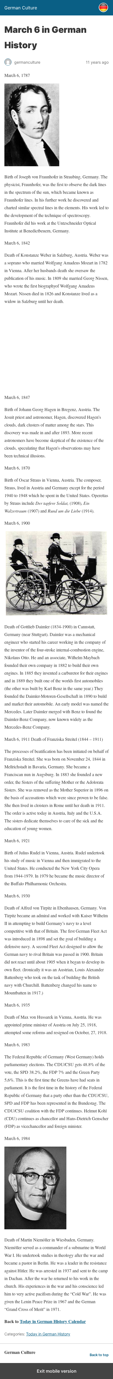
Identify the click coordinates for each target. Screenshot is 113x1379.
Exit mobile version (57, 1371)
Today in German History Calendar (53, 1321)
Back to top (99, 1355)
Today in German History (48, 1334)
